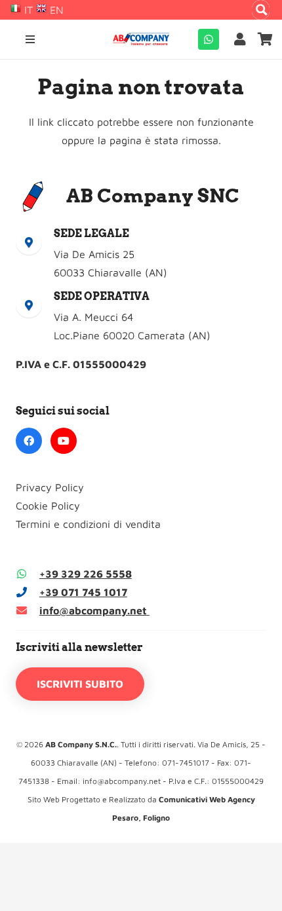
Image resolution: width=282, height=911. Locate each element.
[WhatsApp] (208, 39)
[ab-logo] (141, 39)
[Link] (242, 38)
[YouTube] (63, 441)
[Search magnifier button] (262, 10)
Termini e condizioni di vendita (88, 524)
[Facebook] (29, 441)
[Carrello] (265, 39)
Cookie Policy (48, 505)
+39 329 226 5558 (85, 574)
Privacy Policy (50, 487)
